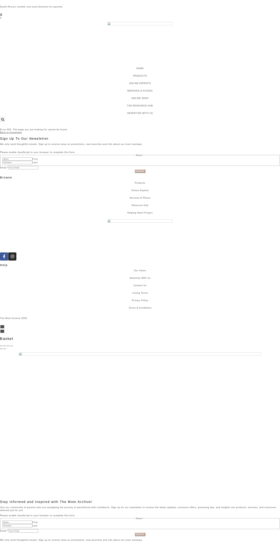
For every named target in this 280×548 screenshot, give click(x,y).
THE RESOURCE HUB (140, 105)
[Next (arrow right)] (4, 348)
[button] (2, 119)
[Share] (4, 345)
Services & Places (140, 197)
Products (140, 183)
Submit (140, 171)
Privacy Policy (140, 300)
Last (34, 162)
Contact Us (140, 285)
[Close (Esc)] (1, 345)
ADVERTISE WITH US (140, 113)
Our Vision (140, 270)
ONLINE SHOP (140, 98)
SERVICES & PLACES (140, 90)
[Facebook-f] (4, 256)
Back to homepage (11, 132)
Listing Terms (140, 293)
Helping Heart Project (140, 212)
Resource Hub (140, 205)
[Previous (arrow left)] (1, 348)
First (35, 159)
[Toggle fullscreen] (8, 345)
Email (4, 167)
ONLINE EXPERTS (140, 83)
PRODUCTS (140, 75)
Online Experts (140, 190)
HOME (140, 68)
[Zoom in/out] (11, 345)
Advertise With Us (140, 278)
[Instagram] (12, 256)
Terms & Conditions (140, 307)
